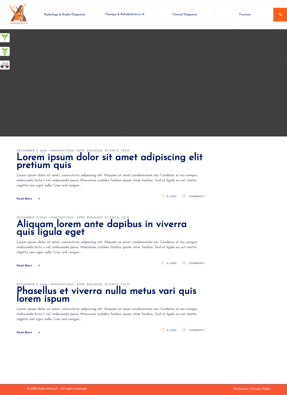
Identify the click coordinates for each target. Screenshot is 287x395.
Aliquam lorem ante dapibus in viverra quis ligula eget (102, 228)
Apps (81, 150)
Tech (125, 150)
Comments (196, 196)
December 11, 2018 (32, 150)
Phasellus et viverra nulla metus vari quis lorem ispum (106, 295)
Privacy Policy (260, 389)
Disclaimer (241, 389)
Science (112, 150)
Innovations (62, 150)
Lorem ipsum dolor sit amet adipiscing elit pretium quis (110, 161)
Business (95, 150)
